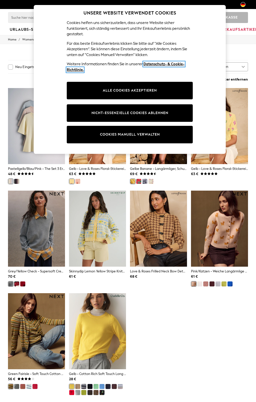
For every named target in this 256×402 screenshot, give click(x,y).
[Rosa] (77, 181)
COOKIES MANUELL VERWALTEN (130, 134)
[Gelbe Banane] (132, 181)
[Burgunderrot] (212, 283)
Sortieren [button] (221, 67)
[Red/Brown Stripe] (16, 283)
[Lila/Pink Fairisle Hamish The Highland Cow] (205, 283)
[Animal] (96, 392)
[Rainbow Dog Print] (102, 392)
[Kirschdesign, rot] (138, 181)
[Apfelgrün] (96, 386)
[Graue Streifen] (83, 386)
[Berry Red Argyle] (114, 386)
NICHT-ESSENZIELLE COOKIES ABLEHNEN (130, 113)
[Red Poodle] (22, 283)
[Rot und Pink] (35, 386)
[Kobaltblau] (230, 283)
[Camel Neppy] (77, 386)
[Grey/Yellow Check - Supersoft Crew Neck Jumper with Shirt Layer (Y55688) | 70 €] (36, 229)
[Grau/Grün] (16, 386)
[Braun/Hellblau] (22, 386)
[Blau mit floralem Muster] (144, 181)
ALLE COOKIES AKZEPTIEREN (130, 90)
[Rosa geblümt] (151, 181)
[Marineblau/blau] (108, 386)
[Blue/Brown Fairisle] (120, 386)
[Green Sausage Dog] (83, 392)
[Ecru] (199, 283)
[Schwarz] (90, 386)
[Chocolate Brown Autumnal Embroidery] (90, 392)
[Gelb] (71, 181)
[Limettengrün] (224, 283)
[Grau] (77, 392)
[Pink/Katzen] (193, 283)
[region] (130, 79)
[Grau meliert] (218, 283)
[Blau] (102, 386)
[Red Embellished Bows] (71, 392)
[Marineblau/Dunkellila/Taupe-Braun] (16, 181)
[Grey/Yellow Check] (10, 283)
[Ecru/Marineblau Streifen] (29, 386)
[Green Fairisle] (10, 386)
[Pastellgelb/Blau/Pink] (10, 181)
